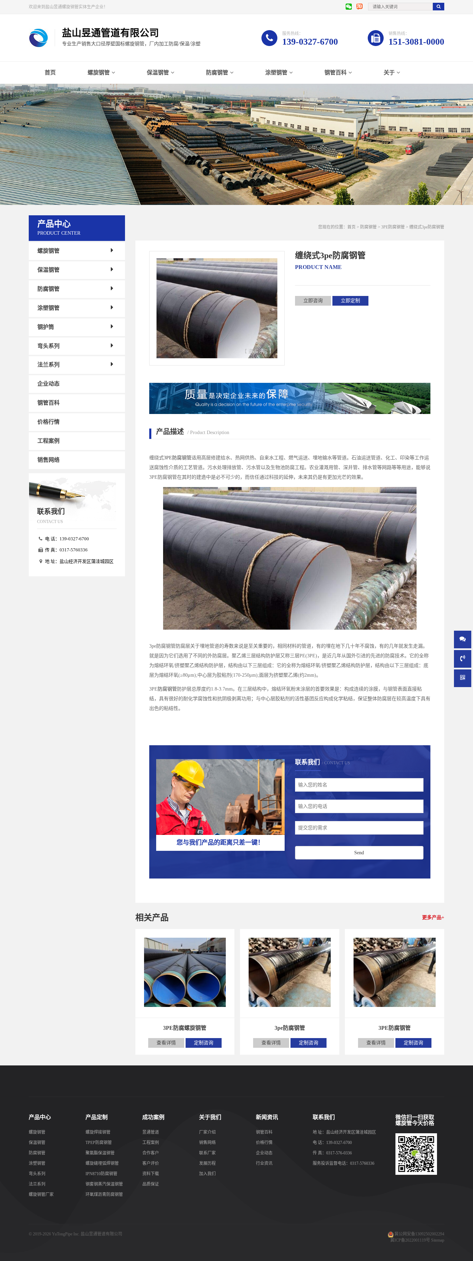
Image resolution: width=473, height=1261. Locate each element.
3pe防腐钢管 (290, 1028)
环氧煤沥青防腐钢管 (104, 1194)
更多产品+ (433, 917)
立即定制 (350, 300)
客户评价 (150, 1163)
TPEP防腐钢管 (99, 1142)
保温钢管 (158, 72)
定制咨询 (203, 1042)
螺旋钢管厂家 (41, 1194)
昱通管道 (150, 1132)
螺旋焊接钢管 (98, 1132)
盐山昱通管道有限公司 (101, 1234)
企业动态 (48, 384)
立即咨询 (313, 300)
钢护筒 (45, 327)
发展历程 (207, 1163)
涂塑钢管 (276, 72)
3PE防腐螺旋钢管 (184, 1028)
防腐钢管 (217, 72)
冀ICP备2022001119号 (410, 1240)
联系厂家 (207, 1153)
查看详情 (166, 1042)
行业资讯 (264, 1163)
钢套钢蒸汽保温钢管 (104, 1184)
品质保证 (150, 1184)
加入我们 (207, 1173)
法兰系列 (48, 365)
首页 (50, 72)
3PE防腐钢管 (393, 227)
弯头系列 (48, 346)
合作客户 (150, 1153)
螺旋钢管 (99, 72)
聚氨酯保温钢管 (100, 1153)
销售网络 (48, 460)
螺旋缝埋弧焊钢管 (102, 1163)
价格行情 (48, 422)
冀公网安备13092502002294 (419, 1234)
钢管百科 (335, 72)
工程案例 (48, 441)
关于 (389, 72)
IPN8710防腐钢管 (101, 1173)
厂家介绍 (207, 1132)
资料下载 (150, 1173)
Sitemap (437, 1240)
